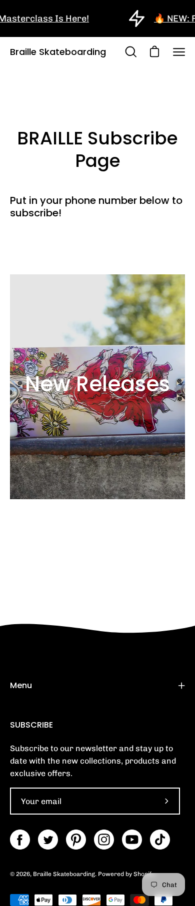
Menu (21, 685)
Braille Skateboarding (58, 51)
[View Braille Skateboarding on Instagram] (104, 840)
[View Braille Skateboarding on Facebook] (20, 840)
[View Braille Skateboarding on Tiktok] (160, 840)
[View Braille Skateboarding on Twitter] (48, 840)
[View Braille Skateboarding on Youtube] (132, 840)
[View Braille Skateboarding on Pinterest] (76, 840)
